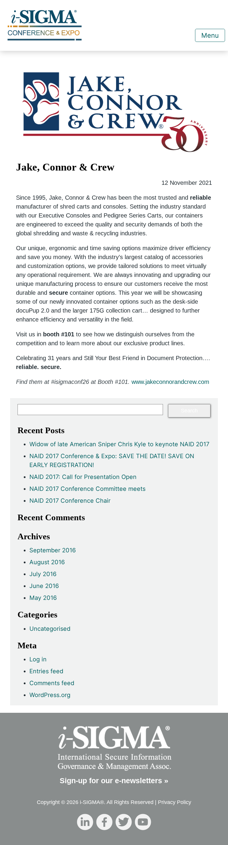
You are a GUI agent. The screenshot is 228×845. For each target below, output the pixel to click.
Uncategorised (49, 628)
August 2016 (47, 562)
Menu (210, 35)
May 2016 (43, 597)
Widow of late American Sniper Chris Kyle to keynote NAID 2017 (119, 444)
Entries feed (46, 671)
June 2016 (44, 585)
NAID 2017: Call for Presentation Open (83, 476)
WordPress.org (49, 695)
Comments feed (51, 683)
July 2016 (42, 574)
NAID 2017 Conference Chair (69, 500)
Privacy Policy (174, 802)
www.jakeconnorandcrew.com (170, 382)
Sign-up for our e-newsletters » (114, 780)
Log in (38, 659)
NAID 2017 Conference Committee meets (87, 488)
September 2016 (52, 550)
